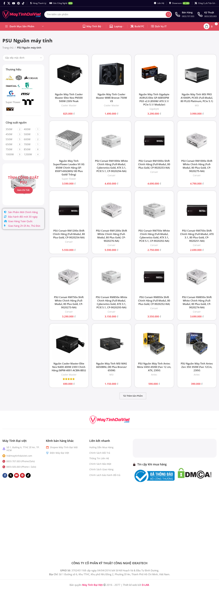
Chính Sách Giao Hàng (101, 469)
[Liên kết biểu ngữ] (23, 184)
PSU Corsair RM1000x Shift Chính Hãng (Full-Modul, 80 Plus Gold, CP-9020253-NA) (154, 164)
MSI (197, 105)
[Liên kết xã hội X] (8, 3)
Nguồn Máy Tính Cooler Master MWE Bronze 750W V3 (111, 98)
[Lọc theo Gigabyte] (11, 94)
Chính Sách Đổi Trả (99, 452)
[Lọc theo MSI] (25, 94)
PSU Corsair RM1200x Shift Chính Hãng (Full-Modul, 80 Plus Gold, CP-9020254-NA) (69, 234)
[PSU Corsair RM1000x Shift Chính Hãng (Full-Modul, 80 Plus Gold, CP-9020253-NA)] (154, 140)
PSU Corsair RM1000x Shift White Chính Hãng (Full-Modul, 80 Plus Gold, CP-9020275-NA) (196, 166)
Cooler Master (69, 105)
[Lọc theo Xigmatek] (10, 110)
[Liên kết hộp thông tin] (184, 14)
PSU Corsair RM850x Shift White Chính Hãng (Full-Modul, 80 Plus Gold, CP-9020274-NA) (197, 302)
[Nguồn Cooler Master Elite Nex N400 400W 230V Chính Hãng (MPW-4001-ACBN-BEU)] (69, 343)
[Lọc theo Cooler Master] (19, 77)
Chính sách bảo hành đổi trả (104, 475)
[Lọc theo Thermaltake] (28, 102)
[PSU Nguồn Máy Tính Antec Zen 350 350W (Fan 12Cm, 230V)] (197, 343)
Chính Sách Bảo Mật (100, 463)
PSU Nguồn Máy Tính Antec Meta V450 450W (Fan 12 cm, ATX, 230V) (154, 367)
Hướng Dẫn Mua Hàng (101, 447)
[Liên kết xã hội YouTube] (13, 3)
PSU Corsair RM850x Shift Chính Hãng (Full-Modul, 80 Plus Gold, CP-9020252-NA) (154, 300)
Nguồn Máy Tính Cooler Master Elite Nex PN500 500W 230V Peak (69, 98)
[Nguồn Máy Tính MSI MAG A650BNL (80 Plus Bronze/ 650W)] (111, 343)
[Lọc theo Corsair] (31, 77)
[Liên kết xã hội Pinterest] (18, 3)
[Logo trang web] (21, 14)
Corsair (111, 175)
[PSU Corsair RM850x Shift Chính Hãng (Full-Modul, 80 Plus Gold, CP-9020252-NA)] (154, 277)
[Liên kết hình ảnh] (109, 419)
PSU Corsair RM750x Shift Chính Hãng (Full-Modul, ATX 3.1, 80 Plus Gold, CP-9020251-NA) (197, 235)
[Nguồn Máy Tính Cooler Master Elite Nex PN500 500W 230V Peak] (69, 74)
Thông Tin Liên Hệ (99, 458)
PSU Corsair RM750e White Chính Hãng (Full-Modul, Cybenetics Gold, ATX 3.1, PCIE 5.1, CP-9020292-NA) (154, 235)
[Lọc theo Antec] (10, 77)
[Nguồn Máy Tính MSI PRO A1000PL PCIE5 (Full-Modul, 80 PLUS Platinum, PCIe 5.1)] (197, 74)
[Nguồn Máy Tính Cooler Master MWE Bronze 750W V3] (111, 74)
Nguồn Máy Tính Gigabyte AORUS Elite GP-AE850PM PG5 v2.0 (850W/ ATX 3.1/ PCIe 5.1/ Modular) (154, 99)
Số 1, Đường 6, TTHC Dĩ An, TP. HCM (23, 449)
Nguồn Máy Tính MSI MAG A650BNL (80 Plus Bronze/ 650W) (111, 367)
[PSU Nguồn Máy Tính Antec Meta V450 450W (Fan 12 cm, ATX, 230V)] (154, 343)
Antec (154, 374)
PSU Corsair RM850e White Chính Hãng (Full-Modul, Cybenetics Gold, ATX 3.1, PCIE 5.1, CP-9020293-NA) (111, 302)
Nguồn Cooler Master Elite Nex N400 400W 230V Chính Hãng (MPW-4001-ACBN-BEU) (69, 367)
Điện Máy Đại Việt (59, 452)
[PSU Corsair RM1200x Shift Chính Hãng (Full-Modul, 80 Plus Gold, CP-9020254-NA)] (69, 210)
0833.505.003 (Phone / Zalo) (21, 466)
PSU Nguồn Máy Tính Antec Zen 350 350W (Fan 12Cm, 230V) (197, 367)
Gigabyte (154, 108)
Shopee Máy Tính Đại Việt (64, 447)
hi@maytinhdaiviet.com (19, 455)
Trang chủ (7, 47)
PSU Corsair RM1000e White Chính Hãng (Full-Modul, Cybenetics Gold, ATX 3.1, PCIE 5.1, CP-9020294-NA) (111, 166)
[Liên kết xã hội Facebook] (4, 3)
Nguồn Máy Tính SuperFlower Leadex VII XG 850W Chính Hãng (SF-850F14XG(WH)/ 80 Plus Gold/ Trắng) (68, 167)
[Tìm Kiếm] (168, 14)
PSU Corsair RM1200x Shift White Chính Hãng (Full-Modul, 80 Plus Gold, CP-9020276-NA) (111, 235)
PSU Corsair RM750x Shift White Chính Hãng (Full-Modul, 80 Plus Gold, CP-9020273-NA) (69, 302)
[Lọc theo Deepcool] (13, 86)
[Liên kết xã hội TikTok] (23, 3)
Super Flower (69, 178)
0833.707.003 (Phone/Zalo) (20, 461)
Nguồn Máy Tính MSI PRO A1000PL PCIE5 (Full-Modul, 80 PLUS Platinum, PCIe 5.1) (197, 98)
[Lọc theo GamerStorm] (27, 86)
